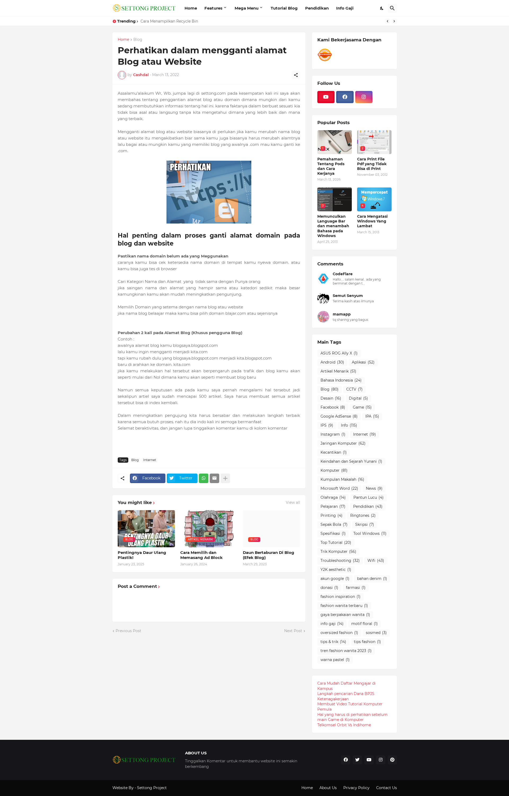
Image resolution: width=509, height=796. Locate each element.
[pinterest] (392, 759)
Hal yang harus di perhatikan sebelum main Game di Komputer (352, 717)
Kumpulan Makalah (342, 479)
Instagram (333, 434)
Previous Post (128, 630)
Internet (149, 460)
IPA (372, 416)
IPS (327, 425)
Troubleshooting (340, 560)
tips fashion (367, 641)
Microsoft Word (339, 488)
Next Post (293, 630)
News (374, 488)
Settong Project (152, 787)
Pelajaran (333, 506)
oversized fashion (339, 632)
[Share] (296, 75)
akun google (335, 578)
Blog (137, 40)
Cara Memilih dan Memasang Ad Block (201, 555)
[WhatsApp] (203, 478)
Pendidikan (317, 8)
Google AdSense (339, 416)
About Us (328, 787)
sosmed (376, 632)
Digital (358, 398)
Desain (331, 398)
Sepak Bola (334, 524)
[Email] (214, 478)
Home (191, 8)
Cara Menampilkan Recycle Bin (169, 21)
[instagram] (364, 97)
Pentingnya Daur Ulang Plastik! (142, 555)
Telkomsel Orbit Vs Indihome (344, 725)
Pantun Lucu (368, 497)
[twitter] (357, 759)
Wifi (375, 560)
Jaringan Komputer (343, 443)
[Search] (392, 8)
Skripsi (364, 524)
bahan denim (372, 578)
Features (213, 8)
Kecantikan (334, 452)
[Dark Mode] (382, 8)
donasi (329, 587)
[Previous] (387, 21)
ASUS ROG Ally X (339, 353)
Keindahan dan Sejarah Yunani (351, 461)
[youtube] (326, 97)
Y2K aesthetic (336, 569)
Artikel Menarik (338, 371)
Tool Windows (370, 533)
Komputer (334, 470)
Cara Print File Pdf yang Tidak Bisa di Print (372, 164)
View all (293, 502)
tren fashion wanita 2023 (346, 650)
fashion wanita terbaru (344, 605)
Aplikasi (363, 362)
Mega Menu (246, 8)
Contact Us (386, 787)
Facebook (333, 407)
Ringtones (363, 515)
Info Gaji (345, 8)
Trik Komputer (338, 551)
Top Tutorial (336, 542)
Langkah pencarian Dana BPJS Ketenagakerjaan (345, 696)
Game (362, 407)
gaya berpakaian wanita (345, 614)
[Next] (394, 21)
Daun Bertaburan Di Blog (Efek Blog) (268, 555)
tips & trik (333, 641)
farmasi (356, 587)
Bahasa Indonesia (341, 380)
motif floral (364, 623)
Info (349, 425)
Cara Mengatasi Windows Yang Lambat (372, 221)
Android (332, 362)
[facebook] (345, 97)
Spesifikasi (333, 533)
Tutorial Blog (284, 8)
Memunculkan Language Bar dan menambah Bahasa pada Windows (333, 226)
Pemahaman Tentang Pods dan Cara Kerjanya (330, 166)
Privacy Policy (356, 787)
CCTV (354, 389)
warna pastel (335, 659)
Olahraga (333, 497)
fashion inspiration (341, 596)
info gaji (332, 623)
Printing (332, 515)
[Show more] (225, 478)
